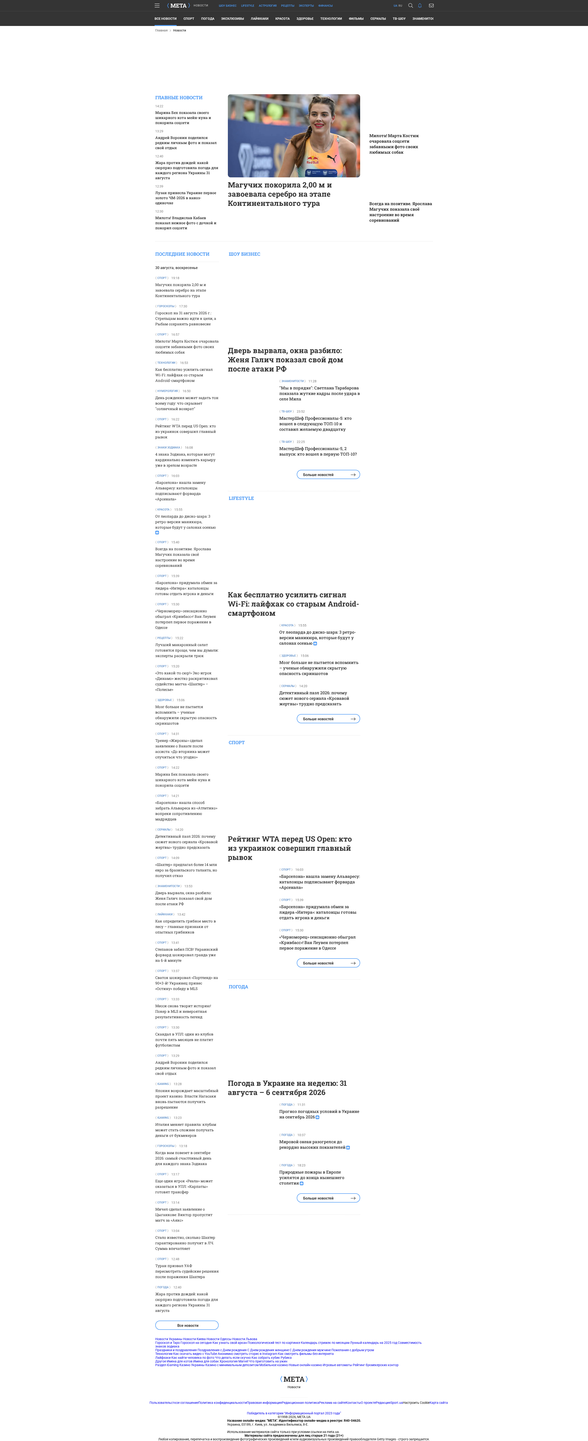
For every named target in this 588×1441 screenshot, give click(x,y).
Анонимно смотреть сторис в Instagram (247, 1354)
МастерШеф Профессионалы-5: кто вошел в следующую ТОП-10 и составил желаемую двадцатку (315, 423)
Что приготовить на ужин (268, 1361)
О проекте (368, 1402)
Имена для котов (179, 1361)
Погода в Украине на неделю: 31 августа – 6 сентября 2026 (287, 1087)
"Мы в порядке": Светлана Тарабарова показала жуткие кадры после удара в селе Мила (319, 393)
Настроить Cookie (416, 1402)
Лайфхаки (260, 18)
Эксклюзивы (232, 18)
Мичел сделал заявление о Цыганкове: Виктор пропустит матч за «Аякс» (183, 1215)
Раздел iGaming (167, 1365)
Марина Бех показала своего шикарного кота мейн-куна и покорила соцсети (183, 117)
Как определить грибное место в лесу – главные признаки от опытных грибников (185, 926)
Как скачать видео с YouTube (195, 1354)
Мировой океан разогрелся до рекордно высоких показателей (312, 1144)
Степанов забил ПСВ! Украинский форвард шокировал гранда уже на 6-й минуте (186, 955)
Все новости (166, 18)
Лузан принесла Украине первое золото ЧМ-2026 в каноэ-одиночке (185, 197)
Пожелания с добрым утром (352, 1350)
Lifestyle (247, 5)
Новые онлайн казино (305, 1365)
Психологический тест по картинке (274, 1343)
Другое (160, 1361)
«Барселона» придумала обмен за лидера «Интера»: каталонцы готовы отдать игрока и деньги (186, 588)
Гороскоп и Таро (167, 1343)
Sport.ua (396, 1402)
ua (395, 5)
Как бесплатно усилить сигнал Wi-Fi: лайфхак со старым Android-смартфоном (184, 375)
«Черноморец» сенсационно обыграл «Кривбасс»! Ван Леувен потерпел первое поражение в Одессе (317, 942)
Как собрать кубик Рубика (272, 1357)
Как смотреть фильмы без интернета (306, 1354)
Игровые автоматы (337, 1365)
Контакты (353, 1402)
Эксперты (306, 5)
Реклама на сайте (332, 1402)
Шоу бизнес (228, 5)
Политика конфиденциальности (222, 1402)
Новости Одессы (219, 1339)
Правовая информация (264, 1402)
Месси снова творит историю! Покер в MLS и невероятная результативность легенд (183, 1011)
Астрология (268, 5)
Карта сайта (439, 1402)
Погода (207, 18)
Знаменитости (426, 18)
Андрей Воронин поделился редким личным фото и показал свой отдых (186, 142)
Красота (282, 18)
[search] (410, 5)
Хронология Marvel (234, 1361)
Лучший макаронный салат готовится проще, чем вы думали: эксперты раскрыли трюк (186, 650)
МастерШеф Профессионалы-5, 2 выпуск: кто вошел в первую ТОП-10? (318, 451)
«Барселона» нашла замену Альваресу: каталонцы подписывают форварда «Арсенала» (319, 882)
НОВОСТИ (201, 5)
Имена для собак (206, 1361)
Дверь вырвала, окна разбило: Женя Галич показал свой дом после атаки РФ (183, 898)
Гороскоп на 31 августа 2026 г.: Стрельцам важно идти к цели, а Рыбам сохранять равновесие (185, 318)
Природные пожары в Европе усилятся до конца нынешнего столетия (311, 1177)
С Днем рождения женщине (268, 1350)
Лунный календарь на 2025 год (373, 1343)
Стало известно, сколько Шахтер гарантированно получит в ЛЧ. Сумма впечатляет (185, 1243)
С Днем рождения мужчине (310, 1350)
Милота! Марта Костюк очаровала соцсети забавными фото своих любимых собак (394, 144)
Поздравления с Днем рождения (222, 1350)
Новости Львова (244, 1339)
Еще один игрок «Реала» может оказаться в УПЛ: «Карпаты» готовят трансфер (184, 1186)
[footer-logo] (294, 1379)
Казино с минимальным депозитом (232, 1365)
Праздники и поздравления (176, 1350)
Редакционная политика (300, 1402)
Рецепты (287, 5)
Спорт (189, 18)
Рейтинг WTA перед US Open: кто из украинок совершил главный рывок (185, 431)
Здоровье (305, 18)
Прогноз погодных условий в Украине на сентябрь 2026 (319, 1114)
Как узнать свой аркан (229, 1343)
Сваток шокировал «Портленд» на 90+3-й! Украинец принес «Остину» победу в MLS (186, 983)
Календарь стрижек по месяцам (325, 1343)
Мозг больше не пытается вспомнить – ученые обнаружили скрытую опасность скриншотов (319, 668)
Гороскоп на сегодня (196, 1343)
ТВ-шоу (399, 18)
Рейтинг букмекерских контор (376, 1365)
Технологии (331, 18)
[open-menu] (157, 5)
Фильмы (356, 18)
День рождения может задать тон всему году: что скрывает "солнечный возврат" (186, 403)
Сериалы (378, 18)
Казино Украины (192, 1365)
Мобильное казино (273, 1365)
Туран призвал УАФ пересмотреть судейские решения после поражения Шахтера (187, 1271)
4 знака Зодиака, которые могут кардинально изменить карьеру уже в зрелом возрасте (185, 460)
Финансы (325, 5)
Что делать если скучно (233, 1357)
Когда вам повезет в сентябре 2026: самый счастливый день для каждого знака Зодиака (183, 1158)
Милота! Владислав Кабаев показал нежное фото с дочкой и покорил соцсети (185, 222)
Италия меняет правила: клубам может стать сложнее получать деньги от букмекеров (185, 1130)
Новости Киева (194, 1339)
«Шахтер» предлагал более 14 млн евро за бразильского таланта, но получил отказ (186, 870)
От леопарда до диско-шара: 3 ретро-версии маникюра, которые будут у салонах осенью (185, 522)
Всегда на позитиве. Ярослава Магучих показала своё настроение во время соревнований (400, 212)
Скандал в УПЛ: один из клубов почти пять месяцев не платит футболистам (184, 1039)
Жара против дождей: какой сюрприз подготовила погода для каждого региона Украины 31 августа (186, 170)
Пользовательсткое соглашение (174, 1402)
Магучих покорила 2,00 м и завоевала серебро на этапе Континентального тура (280, 194)
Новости (294, 1387)
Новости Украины (168, 1339)
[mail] (431, 5)
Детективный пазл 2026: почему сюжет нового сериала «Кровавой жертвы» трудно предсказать (186, 842)
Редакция (383, 1402)
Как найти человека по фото (192, 1357)
